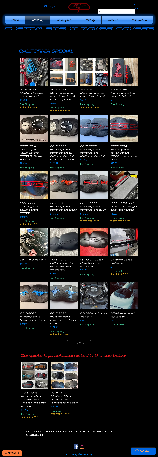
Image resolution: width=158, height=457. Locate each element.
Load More (79, 343)
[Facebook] (76, 446)
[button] (136, 6)
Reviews (12, 453)
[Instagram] (82, 446)
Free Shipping (27, 104)
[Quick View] (34, 72)
